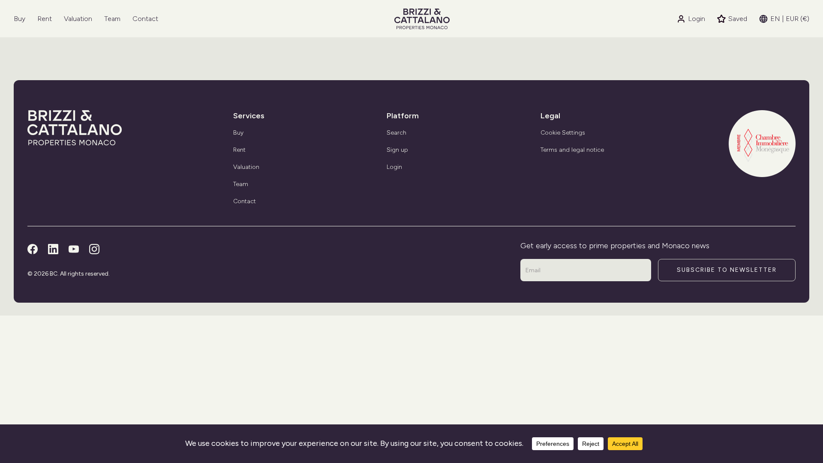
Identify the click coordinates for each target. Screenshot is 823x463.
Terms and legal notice (572, 149)
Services (248, 115)
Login (696, 19)
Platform (403, 115)
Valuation (78, 19)
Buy (19, 19)
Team (112, 19)
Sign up (397, 149)
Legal (550, 115)
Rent (44, 19)
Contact (145, 19)
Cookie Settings (563, 132)
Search (396, 132)
